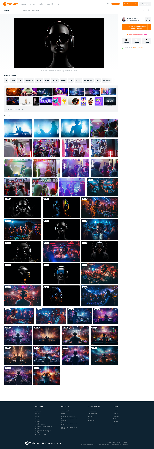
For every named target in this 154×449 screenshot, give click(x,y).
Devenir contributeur (91, 419)
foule (47, 80)
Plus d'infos (126, 52)
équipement (107, 80)
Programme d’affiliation (68, 416)
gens (97, 80)
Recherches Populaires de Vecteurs (69, 419)
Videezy (37, 416)
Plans (109, 4)
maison (63, 80)
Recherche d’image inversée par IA (43, 427)
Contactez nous (92, 413)
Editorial (50, 4)
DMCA (63, 413)
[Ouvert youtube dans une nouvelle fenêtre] (60, 443)
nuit (70, 80)
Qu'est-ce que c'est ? (138, 47)
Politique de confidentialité (102, 444)
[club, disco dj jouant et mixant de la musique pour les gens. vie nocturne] (18, 128)
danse (13, 80)
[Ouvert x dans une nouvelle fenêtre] (57, 443)
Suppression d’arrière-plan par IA (43, 431)
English (115, 411)
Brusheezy (38, 411)
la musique (29, 80)
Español (115, 413)
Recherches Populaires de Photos (69, 423)
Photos (32, 4)
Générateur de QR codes (42, 435)
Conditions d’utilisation (87, 444)
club (20, 80)
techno (55, 80)
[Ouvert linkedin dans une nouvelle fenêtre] (49, 443)
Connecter (145, 4)
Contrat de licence (66, 411)
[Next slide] (115, 80)
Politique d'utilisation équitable (119, 444)
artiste (78, 80)
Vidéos (41, 4)
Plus (58, 4)
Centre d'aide (92, 411)
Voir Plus (110, 101)
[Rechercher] (143, 10)
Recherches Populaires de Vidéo (69, 427)
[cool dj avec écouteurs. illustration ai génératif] (102, 187)
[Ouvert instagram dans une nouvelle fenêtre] (46, 443)
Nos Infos (90, 416)
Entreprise (38, 419)
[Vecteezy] (10, 4)
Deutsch (115, 419)
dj (6, 80)
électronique (88, 80)
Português (116, 416)
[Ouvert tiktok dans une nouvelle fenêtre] (54, 443)
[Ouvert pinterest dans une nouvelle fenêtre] (52, 443)
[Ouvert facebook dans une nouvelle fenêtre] (43, 443)
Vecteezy (37, 413)
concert (38, 80)
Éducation (38, 421)
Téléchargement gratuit (136, 27)
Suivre (148, 20)
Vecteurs (23, 4)
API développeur (40, 424)
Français (115, 421)
